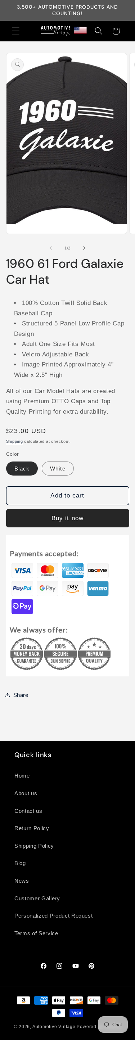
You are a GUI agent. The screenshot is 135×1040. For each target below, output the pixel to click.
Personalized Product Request (53, 916)
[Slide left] (51, 248)
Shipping (14, 441)
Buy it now (67, 518)
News (21, 881)
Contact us (28, 811)
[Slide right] (84, 248)
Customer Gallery (37, 898)
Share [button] (20, 695)
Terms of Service (36, 933)
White (58, 468)
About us (25, 793)
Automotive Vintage (54, 1026)
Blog (20, 863)
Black (22, 468)
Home (22, 776)
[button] (15, 31)
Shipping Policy (34, 846)
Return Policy (31, 828)
